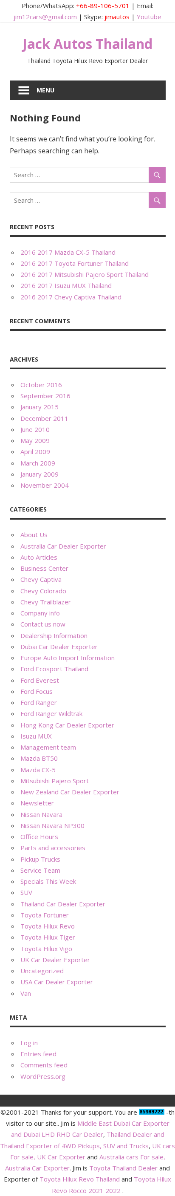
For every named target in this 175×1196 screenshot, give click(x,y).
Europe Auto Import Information (67, 657)
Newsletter (37, 803)
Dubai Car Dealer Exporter (59, 646)
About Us (34, 534)
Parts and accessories (52, 847)
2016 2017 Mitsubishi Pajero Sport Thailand (84, 274)
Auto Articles (38, 557)
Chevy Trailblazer (45, 602)
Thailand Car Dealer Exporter (62, 904)
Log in (29, 1042)
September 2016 (45, 395)
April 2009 (35, 451)
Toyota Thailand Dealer (123, 1168)
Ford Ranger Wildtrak (51, 713)
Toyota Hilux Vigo (46, 948)
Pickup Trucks (40, 859)
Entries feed (38, 1053)
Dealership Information (54, 635)
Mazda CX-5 (38, 769)
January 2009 (39, 474)
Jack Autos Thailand (87, 43)
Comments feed (44, 1065)
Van (25, 993)
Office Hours (39, 836)
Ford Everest (39, 680)
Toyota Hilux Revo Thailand (80, 1179)
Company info (40, 613)
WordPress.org (42, 1076)
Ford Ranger (38, 702)
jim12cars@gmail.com (45, 16)
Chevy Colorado (43, 590)
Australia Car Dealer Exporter (63, 546)
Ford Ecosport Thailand (54, 668)
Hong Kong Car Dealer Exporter (67, 725)
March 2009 (37, 463)
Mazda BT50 (39, 758)
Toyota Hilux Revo (47, 926)
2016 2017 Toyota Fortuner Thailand (74, 263)
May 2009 (35, 440)
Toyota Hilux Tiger (47, 937)
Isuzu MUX (36, 736)
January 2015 (39, 406)
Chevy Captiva (41, 579)
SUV (26, 892)
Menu (45, 90)
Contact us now (42, 624)
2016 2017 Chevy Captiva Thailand (70, 297)
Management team (48, 747)
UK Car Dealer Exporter (55, 959)
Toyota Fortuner (44, 915)
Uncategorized (42, 970)
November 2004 (44, 485)
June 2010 (35, 429)
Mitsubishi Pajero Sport (54, 780)
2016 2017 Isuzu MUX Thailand (66, 285)
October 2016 (41, 384)
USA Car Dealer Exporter (56, 982)
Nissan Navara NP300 (52, 825)
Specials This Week (48, 881)
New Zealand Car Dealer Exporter (69, 792)
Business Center (44, 568)
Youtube (149, 16)
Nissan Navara (41, 814)
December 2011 (44, 418)
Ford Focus (36, 691)
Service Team (40, 870)
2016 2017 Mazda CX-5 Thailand (68, 252)
